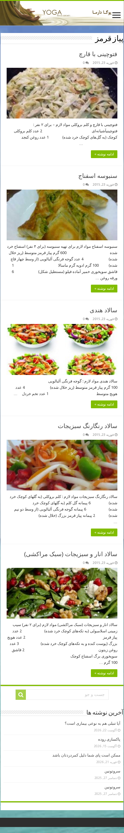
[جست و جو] (21, 695)
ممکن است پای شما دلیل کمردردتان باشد (86, 755)
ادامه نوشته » (104, 154)
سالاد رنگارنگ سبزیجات (87, 426)
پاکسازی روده (109, 739)
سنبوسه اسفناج (97, 175)
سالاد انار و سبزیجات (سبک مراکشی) (70, 554)
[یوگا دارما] (62, 13)
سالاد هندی (103, 310)
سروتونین (112, 771)
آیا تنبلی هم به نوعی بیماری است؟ (92, 723)
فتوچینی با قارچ (98, 54)
